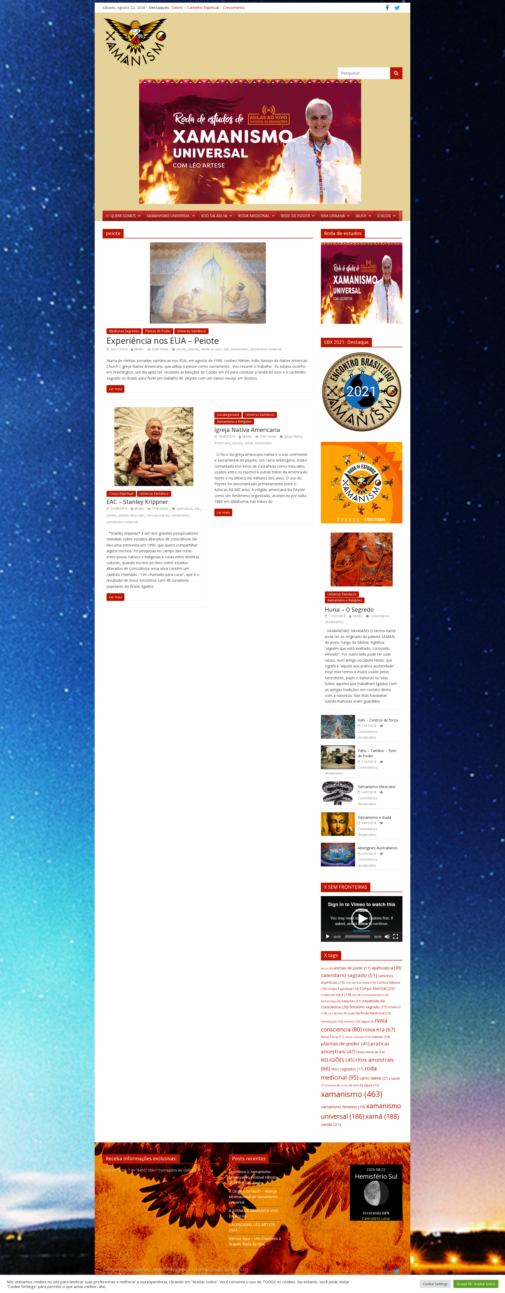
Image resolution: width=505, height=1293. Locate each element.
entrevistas (330, 1001)
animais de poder (352, 967)
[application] (361, 919)
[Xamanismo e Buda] (338, 814)
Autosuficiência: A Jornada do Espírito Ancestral (211, 7)
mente (352, 1021)
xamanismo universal (266, 349)
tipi (226, 349)
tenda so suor (211, 349)
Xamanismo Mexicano (377, 786)
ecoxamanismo (375, 995)
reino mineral (370, 1052)
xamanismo (239, 349)
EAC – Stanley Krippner (137, 501)
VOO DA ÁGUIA (214, 215)
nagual (367, 1021)
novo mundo (357, 1037)
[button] (329, 392)
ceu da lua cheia (361, 982)
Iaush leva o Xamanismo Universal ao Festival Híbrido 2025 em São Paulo (253, 1177)
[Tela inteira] (395, 936)
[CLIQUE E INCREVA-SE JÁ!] (361, 285)
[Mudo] (387, 936)
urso (346, 1085)
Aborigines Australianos (378, 847)
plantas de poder (131, 515)
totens (333, 1085)
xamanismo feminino (343, 1106)
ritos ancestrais (158, 515)
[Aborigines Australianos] (338, 845)
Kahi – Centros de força (378, 720)
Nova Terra (332, 1037)
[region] (252, 141)
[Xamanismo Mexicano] (338, 784)
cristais (328, 995)
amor (326, 968)
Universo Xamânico (191, 331)
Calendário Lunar (376, 1218)
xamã (248, 443)
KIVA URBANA (333, 215)
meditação (332, 1021)
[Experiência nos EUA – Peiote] (208, 245)
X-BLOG (384, 215)
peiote (181, 349)
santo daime (375, 1078)
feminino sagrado (368, 1006)
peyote (193, 349)
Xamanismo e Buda (374, 817)
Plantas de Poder (158, 331)
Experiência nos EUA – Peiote (163, 340)
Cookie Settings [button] (435, 1283)
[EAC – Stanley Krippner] (153, 410)
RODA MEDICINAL (254, 215)
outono (380, 1036)
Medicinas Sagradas (124, 331)
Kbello (139, 349)
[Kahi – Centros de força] (338, 717)
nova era (379, 1029)
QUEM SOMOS (123, 215)
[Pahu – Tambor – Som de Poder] (338, 748)
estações (351, 1001)
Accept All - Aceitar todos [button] (476, 1283)
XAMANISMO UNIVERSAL (168, 215)
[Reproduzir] (327, 936)
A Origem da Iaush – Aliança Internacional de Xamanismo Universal (253, 1197)
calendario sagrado (349, 975)
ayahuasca (184, 508)
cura (343, 994)
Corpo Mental (377, 988)
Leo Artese (337, 1013)
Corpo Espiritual (121, 493)
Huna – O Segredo (349, 609)
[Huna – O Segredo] (362, 535)
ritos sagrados (347, 1068)
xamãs (331, 1124)
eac (197, 508)
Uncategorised (228, 414)
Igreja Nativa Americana (247, 429)
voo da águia (366, 1085)
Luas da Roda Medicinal (369, 1013)
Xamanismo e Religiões (234, 421)
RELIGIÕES (337, 1059)
